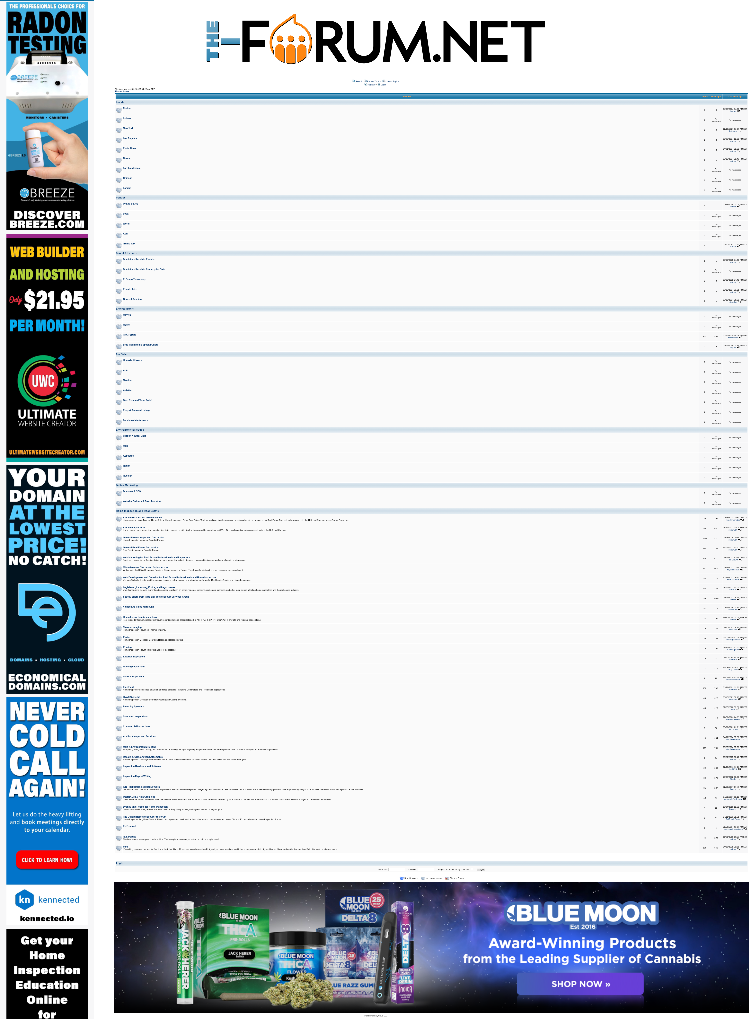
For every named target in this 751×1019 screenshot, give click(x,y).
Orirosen (733, 629)
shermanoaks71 (733, 719)
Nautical (127, 380)
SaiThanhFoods (733, 819)
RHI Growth (733, 560)
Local (126, 213)
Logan (733, 111)
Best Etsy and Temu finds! (137, 400)
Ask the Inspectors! (134, 527)
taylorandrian (733, 570)
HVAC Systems (131, 697)
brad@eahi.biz (733, 520)
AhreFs (733, 779)
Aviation (127, 390)
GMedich (733, 809)
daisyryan (733, 131)
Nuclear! (128, 475)
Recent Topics (374, 81)
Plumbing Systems (133, 706)
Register (371, 84)
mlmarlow (733, 302)
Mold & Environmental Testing (139, 747)
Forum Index (122, 91)
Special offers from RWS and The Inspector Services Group (156, 596)
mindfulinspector (733, 739)
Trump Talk (129, 243)
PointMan (733, 659)
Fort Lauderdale (132, 168)
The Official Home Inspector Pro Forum (144, 816)
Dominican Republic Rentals (139, 259)
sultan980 (733, 530)
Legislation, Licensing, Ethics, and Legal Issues (149, 587)
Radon (126, 465)
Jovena (733, 789)
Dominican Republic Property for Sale (144, 269)
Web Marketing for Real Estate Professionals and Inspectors (156, 557)
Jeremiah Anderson (733, 799)
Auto (125, 370)
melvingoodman (733, 639)
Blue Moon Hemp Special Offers (140, 344)
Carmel (127, 158)
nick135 (733, 590)
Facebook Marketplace (135, 420)
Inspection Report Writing (137, 776)
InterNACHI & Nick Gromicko (139, 796)
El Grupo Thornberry (134, 279)
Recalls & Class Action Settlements (143, 757)
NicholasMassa (733, 679)
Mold (125, 445)
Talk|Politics (129, 836)
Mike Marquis (733, 580)
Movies (127, 314)
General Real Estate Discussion (140, 547)
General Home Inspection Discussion (143, 537)
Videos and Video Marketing (138, 606)
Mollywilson (733, 338)
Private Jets (130, 289)
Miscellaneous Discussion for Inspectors (145, 567)
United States (130, 203)
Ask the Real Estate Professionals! (142, 517)
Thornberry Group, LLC (378, 1016)
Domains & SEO (132, 491)
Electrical (128, 687)
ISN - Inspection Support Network (141, 787)
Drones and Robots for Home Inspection (145, 806)
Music (126, 324)
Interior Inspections (134, 676)
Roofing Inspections (134, 666)
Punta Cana (129, 148)
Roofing (127, 647)
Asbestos (128, 455)
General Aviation (132, 299)
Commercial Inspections (136, 726)
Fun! (125, 846)
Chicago (127, 178)
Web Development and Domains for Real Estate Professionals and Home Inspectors (169, 577)
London (127, 188)
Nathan (733, 141)
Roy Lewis (733, 669)
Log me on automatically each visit (453, 869)
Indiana (127, 118)
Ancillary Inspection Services (139, 736)
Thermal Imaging (132, 627)
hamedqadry (733, 649)
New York (128, 128)
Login (383, 84)
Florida (127, 108)
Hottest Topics (392, 81)
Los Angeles (130, 138)
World (126, 223)
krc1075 (733, 769)
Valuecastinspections (733, 829)
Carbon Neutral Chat (134, 436)
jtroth (733, 709)
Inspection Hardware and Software (142, 766)
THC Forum (129, 334)
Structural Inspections (135, 716)
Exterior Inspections (134, 656)
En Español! (129, 826)
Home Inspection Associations (140, 617)
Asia (125, 233)
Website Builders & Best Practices (142, 501)
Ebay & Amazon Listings (136, 410)
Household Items (132, 360)
